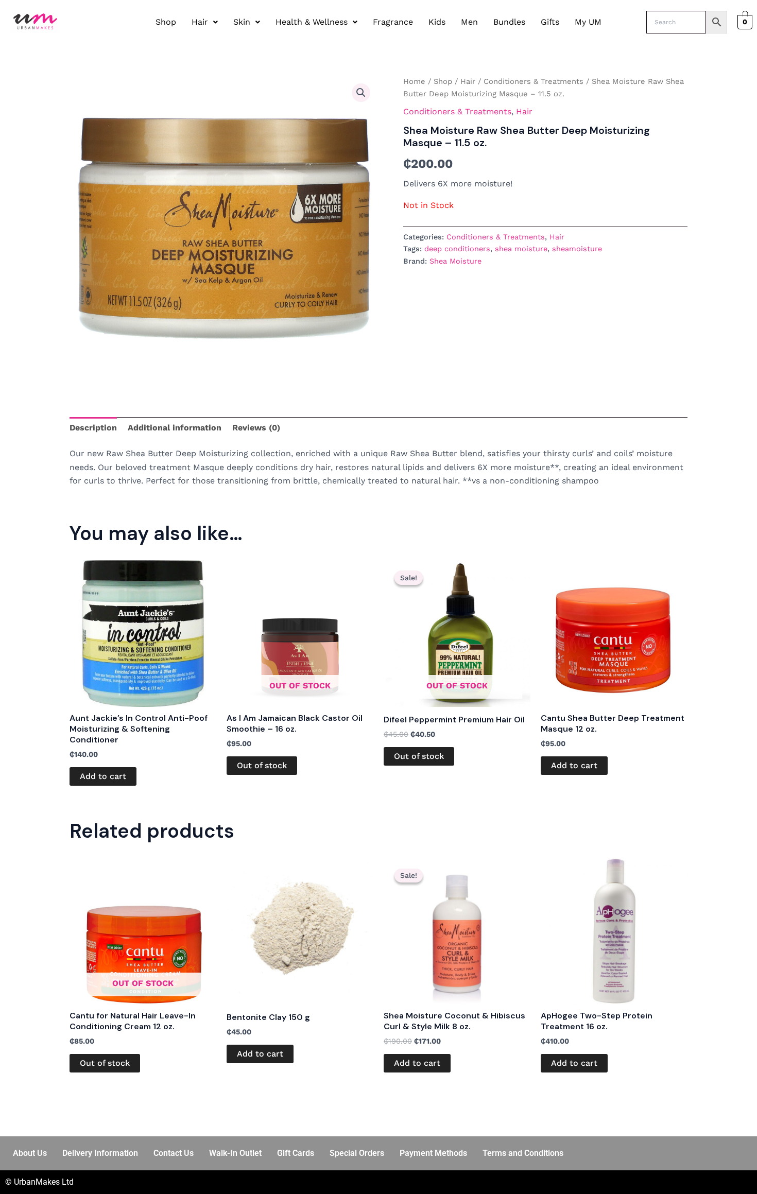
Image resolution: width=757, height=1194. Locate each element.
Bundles (509, 22)
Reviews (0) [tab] (256, 427)
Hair (200, 22)
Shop (166, 22)
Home (414, 81)
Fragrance (393, 22)
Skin (241, 22)
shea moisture (521, 249)
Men (469, 22)
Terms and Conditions (523, 1153)
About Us (30, 1153)
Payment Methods (433, 1153)
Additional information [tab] (174, 427)
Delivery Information (100, 1153)
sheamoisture (577, 249)
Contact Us (173, 1153)
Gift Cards (295, 1153)
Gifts (550, 22)
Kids (436, 22)
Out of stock (262, 765)
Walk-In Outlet (235, 1153)
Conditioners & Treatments (533, 81)
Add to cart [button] (103, 776)
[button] (205, 22)
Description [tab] (93, 427)
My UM (588, 22)
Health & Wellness (312, 22)
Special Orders (357, 1153)
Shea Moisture (455, 261)
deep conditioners (457, 249)
